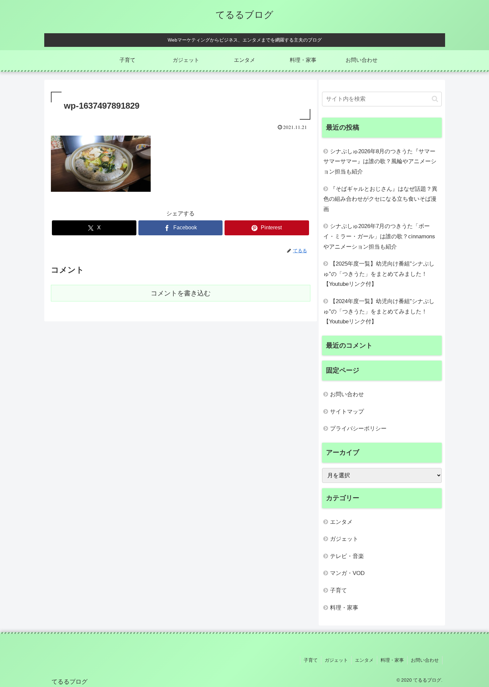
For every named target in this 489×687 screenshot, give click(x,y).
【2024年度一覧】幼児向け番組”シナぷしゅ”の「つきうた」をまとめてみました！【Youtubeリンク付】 (378, 311)
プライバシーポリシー (358, 428)
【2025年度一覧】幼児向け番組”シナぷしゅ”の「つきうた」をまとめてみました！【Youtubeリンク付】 (378, 274)
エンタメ (364, 660)
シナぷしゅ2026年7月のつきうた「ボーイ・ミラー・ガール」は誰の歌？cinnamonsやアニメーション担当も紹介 (379, 236)
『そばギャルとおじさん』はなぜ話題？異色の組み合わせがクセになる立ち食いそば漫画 (380, 199)
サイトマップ (347, 411)
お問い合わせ (347, 394)
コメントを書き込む (181, 293)
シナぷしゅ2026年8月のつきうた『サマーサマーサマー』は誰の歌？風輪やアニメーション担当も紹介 (379, 161)
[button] (435, 99)
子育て (311, 660)
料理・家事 (392, 660)
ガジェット (336, 660)
